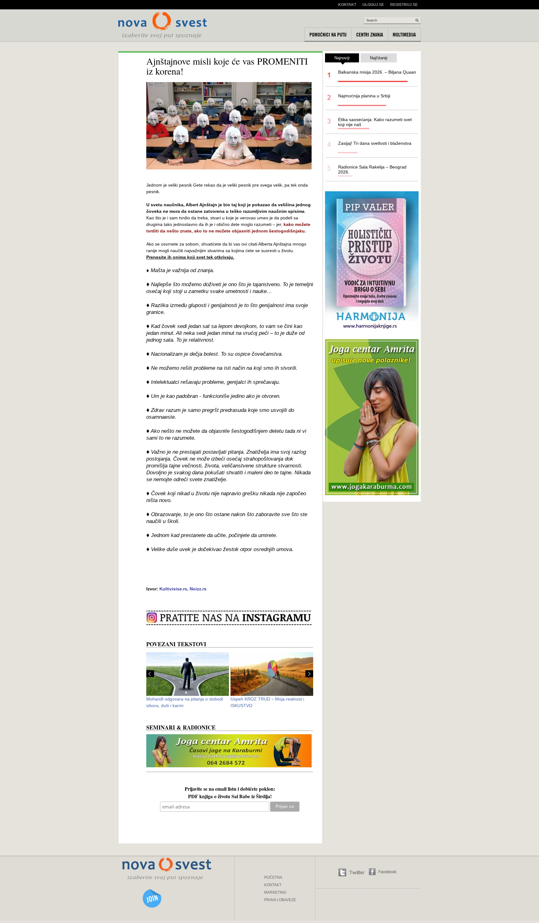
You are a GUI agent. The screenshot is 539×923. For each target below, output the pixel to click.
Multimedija (404, 35)
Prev (150, 673)
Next (309, 673)
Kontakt (347, 4)
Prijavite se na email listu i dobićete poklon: (230, 789)
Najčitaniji (378, 58)
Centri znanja (369, 35)
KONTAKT (272, 885)
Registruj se (404, 4)
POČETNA (273, 877)
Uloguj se (373, 4)
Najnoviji (342, 58)
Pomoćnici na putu (328, 35)
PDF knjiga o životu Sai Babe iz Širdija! (230, 797)
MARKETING (275, 892)
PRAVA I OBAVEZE (280, 900)
